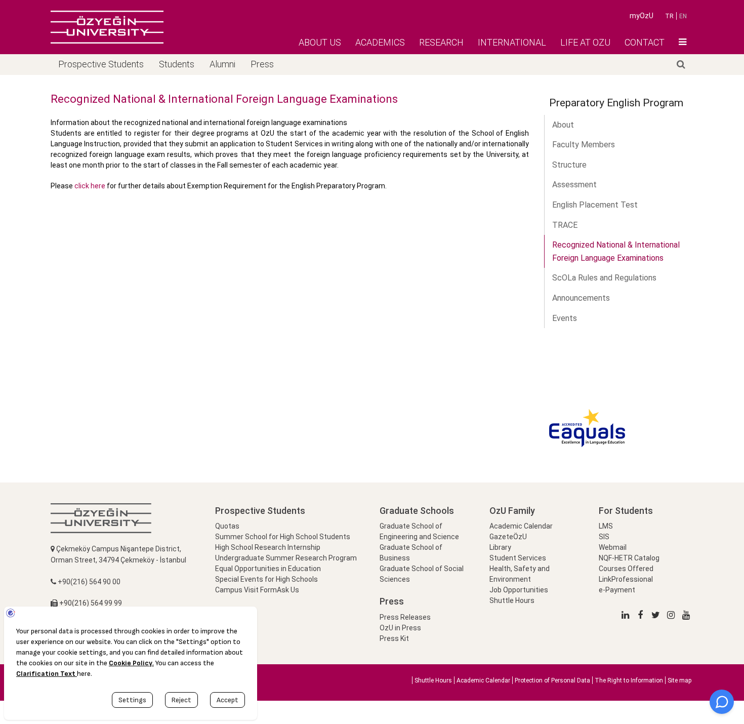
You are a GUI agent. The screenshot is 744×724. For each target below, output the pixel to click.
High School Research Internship (267, 547)
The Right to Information (629, 680)
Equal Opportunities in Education (268, 569)
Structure (569, 165)
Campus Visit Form (246, 590)
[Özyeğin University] (107, 27)
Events (564, 318)
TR (669, 16)
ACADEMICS (380, 42)
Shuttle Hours (511, 600)
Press (262, 64)
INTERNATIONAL (512, 42)
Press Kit (394, 638)
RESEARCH (441, 42)
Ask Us (288, 590)
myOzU (641, 16)
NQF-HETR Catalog (629, 558)
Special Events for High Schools (266, 579)
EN (683, 16)
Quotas (227, 526)
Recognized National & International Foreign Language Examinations (616, 251)
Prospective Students (101, 64)
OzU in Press (400, 628)
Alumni (222, 64)
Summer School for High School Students (282, 537)
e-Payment (617, 590)
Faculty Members (583, 144)
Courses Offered (626, 569)
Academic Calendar (521, 526)
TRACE (564, 225)
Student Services (517, 558)
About (563, 125)
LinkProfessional (626, 579)
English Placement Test (595, 205)
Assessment (574, 184)
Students (176, 64)
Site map (679, 680)
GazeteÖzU (508, 537)
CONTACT (645, 42)
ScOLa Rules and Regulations (604, 278)
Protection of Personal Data (552, 680)
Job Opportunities (518, 590)
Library (500, 547)
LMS (606, 526)
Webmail (613, 547)
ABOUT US (320, 42)
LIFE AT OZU (585, 42)
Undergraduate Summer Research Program (286, 558)
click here (90, 186)
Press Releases (405, 617)
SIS (604, 537)
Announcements (581, 298)
